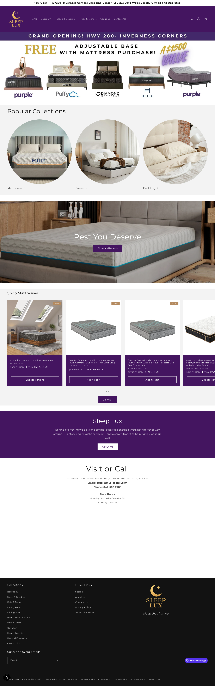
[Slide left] (101, 391)
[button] (47, 19)
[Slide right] (114, 391)
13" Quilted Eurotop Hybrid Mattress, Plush (32, 360)
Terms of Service (84, 612)
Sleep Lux (18, 679)
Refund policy (121, 679)
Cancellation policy (138, 679)
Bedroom (12, 591)
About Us (107, 446)
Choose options (35, 379)
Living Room (14, 607)
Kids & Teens (14, 602)
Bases (79, 188)
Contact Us (81, 602)
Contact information (68, 679)
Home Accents (15, 633)
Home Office (14, 622)
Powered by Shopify (33, 679)
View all (107, 399)
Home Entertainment (19, 617)
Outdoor (12, 628)
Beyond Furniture (17, 638)
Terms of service (87, 679)
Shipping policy (105, 679)
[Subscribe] (56, 660)
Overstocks (13, 643)
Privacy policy (50, 679)
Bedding (149, 188)
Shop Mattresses (107, 248)
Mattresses (15, 188)
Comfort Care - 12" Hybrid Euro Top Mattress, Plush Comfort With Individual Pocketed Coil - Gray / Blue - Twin (151, 363)
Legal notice (154, 679)
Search (79, 591)
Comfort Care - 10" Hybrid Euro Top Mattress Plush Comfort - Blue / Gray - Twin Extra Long (92, 361)
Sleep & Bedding (16, 597)
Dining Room (14, 612)
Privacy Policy (83, 607)
